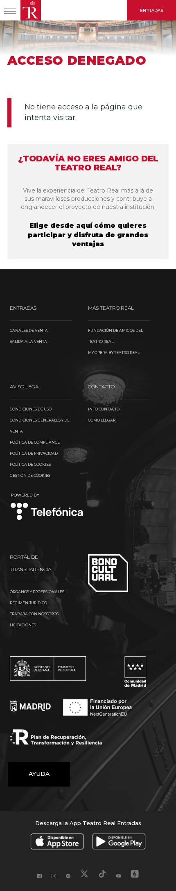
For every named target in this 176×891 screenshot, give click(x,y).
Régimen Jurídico (28, 603)
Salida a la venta (28, 341)
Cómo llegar (101, 420)
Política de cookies (30, 464)
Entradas (151, 10)
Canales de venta (29, 330)
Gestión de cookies (30, 475)
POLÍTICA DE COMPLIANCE (35, 442)
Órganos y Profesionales (37, 591)
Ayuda (39, 774)
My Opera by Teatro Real (114, 352)
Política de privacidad (34, 453)
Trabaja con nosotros (34, 614)
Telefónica (47, 507)
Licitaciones (23, 625)
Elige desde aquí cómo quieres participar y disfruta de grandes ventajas (88, 235)
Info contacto (104, 409)
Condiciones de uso (31, 409)
